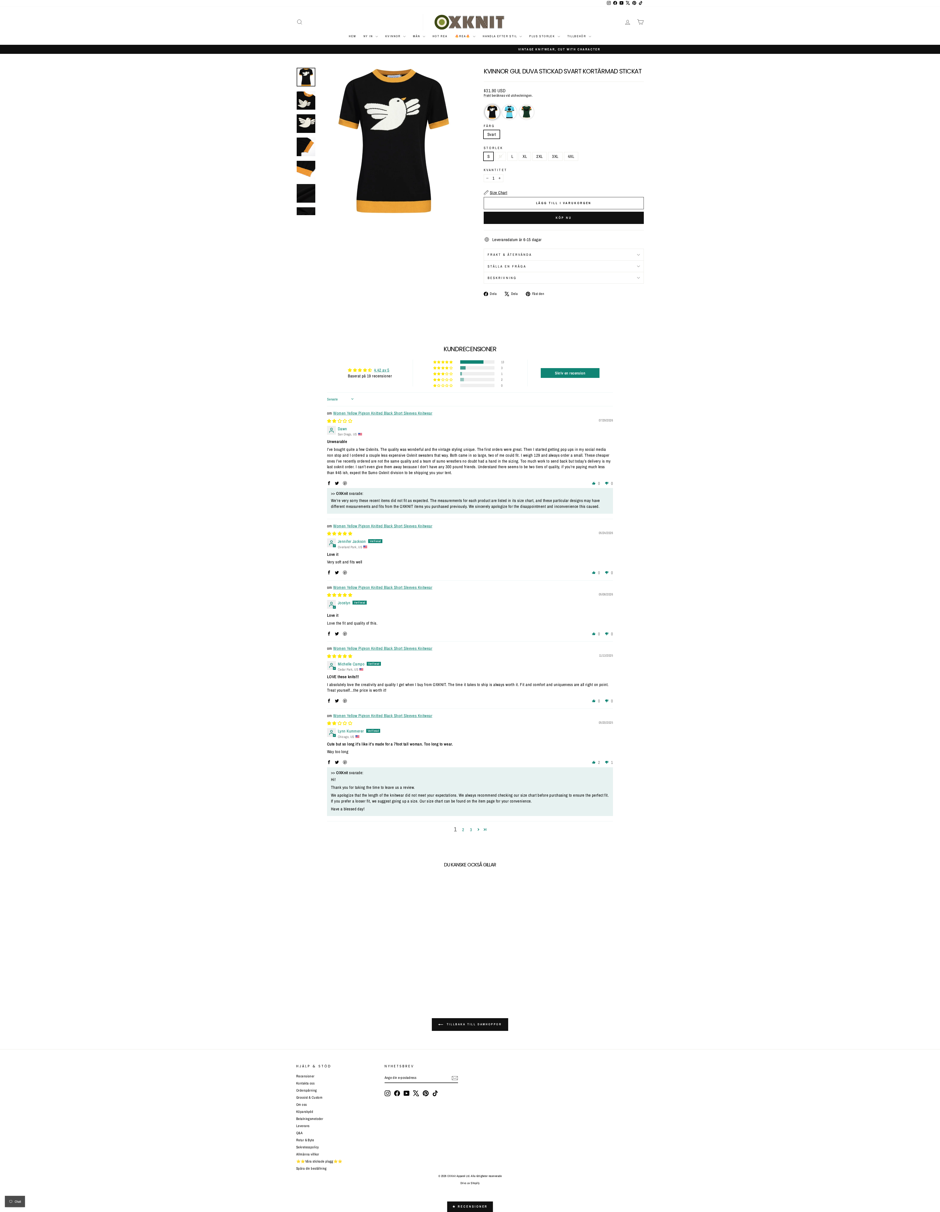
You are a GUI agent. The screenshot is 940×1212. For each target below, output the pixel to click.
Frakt (487, 95)
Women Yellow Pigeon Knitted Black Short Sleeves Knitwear (382, 413)
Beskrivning (502, 278)
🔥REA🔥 (463, 36)
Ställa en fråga (507, 266)
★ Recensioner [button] (470, 1206)
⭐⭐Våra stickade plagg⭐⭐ (319, 1161)
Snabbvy (337, 957)
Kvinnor (393, 36)
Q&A (299, 1132)
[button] (492, 112)
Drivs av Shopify (470, 1183)
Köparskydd (304, 1111)
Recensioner (305, 1076)
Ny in (369, 36)
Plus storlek (542, 36)
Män (417, 36)
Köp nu (564, 218)
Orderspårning (306, 1090)
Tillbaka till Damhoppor (473, 1024)
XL (525, 156)
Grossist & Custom (309, 1097)
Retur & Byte (305, 1140)
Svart (491, 134)
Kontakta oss (305, 1083)
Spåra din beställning (311, 1168)
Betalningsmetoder (309, 1118)
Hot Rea (440, 36)
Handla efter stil (500, 36)
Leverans (302, 1125)
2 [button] (463, 829)
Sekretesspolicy (307, 1147)
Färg (489, 126)
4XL (571, 156)
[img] (339, 421)
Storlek (493, 148)
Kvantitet (495, 170)
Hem (352, 36)
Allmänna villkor (307, 1154)
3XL (555, 156)
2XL (539, 156)
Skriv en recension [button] (570, 373)
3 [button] (471, 829)
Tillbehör (577, 36)
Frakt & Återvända (510, 254)
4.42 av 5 (381, 370)
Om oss (301, 1104)
